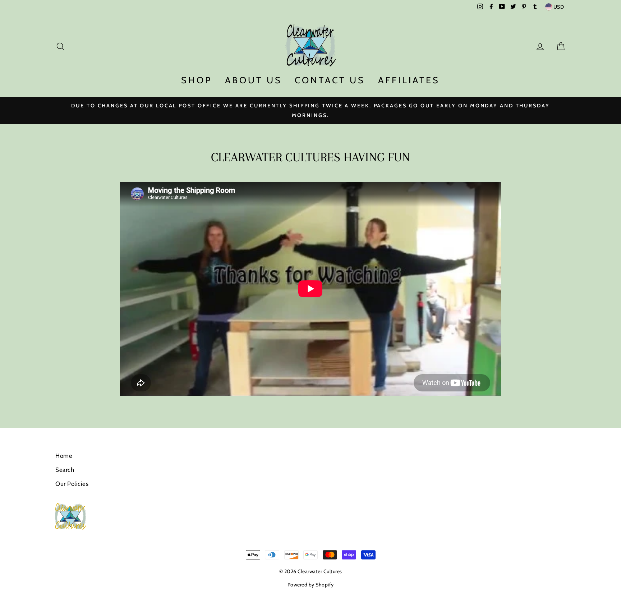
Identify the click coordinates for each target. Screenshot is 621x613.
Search (64, 469)
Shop (196, 80)
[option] (310, 110)
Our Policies (71, 483)
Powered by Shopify (311, 584)
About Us (253, 80)
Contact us (330, 80)
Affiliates (409, 80)
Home (63, 455)
